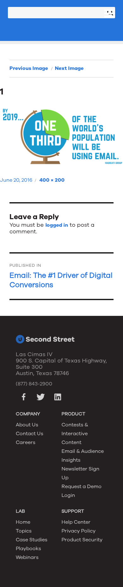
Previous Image (28, 68)
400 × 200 (52, 180)
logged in (56, 225)
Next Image (69, 68)
